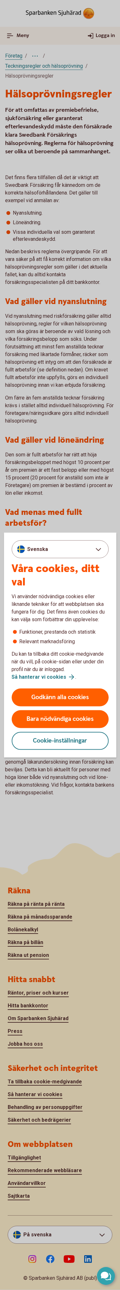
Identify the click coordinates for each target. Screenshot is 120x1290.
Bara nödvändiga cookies (60, 719)
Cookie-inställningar (60, 741)
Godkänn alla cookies (60, 697)
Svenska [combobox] (37, 549)
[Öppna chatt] (106, 1276)
